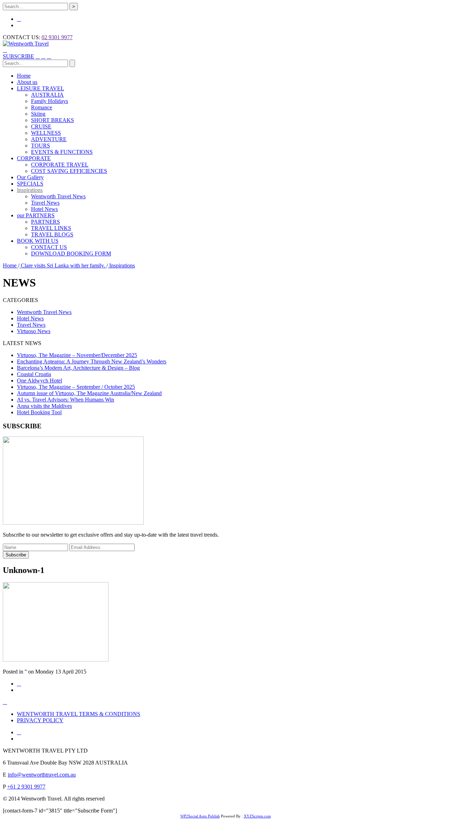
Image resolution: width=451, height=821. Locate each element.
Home (24, 76)
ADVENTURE (49, 139)
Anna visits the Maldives (44, 406)
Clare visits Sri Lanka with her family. (62, 265)
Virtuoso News (33, 331)
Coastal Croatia (34, 374)
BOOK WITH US (37, 241)
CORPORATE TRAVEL (59, 165)
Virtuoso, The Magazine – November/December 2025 (77, 355)
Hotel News (44, 209)
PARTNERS (45, 222)
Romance (41, 107)
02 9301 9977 (57, 37)
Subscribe (16, 554)
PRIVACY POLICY (40, 720)
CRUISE (41, 126)
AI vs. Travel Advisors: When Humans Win (65, 400)
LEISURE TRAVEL (40, 88)
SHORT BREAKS (52, 120)
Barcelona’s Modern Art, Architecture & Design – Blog (78, 368)
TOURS (40, 146)
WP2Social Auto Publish (200, 816)
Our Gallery (30, 177)
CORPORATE (34, 158)
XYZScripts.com (257, 816)
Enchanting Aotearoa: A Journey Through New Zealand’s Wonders (91, 361)
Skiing (38, 114)
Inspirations (30, 190)
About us (27, 82)
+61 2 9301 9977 (26, 787)
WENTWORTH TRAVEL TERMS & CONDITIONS (78, 714)
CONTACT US (49, 247)
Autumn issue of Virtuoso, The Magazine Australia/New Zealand (89, 393)
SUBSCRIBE (18, 56)
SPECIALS (30, 184)
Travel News (45, 203)
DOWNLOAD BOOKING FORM (71, 253)
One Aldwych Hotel (39, 381)
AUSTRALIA (47, 95)
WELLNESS (46, 133)
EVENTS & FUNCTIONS (62, 152)
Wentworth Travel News (58, 196)
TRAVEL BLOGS (52, 234)
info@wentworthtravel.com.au (42, 775)
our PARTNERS (36, 215)
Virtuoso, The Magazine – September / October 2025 (76, 387)
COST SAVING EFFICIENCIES (69, 171)
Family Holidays (49, 101)
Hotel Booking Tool (39, 412)
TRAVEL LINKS (51, 228)
